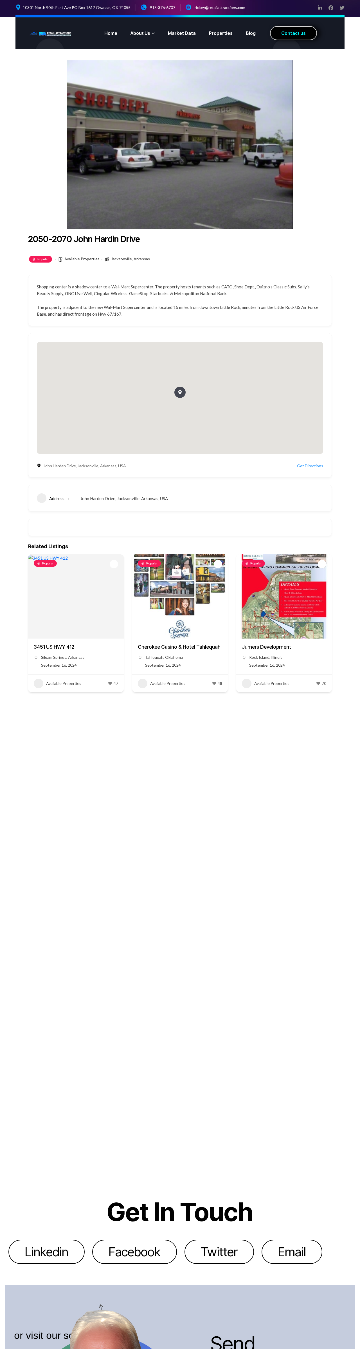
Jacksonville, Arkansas (130, 258)
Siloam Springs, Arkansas (62, 657)
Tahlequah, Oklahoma (164, 657)
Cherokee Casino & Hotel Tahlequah (179, 647)
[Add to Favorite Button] (114, 564)
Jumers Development (266, 647)
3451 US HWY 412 (54, 647)
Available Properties (82, 258)
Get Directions (310, 465)
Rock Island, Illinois (265, 657)
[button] (180, 392)
